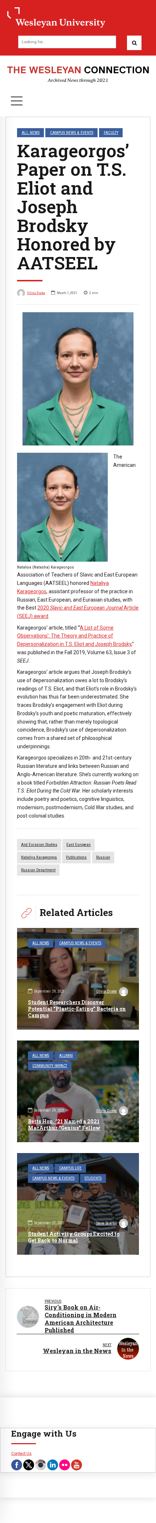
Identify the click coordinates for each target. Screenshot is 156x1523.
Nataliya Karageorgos (39, 857)
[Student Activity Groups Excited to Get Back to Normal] (78, 1204)
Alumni (66, 1055)
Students (93, 1178)
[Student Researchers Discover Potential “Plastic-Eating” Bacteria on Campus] (78, 979)
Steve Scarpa (106, 1223)
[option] (78, 378)
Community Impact (49, 1065)
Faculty (111, 132)
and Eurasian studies (39, 844)
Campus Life (70, 1168)
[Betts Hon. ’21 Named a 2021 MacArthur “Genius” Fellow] (78, 1091)
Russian (103, 857)
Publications (76, 857)
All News (31, 132)
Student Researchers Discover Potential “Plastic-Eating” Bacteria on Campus (77, 1009)
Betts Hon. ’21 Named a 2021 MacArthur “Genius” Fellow (64, 1124)
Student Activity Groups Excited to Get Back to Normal (73, 1237)
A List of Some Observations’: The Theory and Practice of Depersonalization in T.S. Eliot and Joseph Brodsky (74, 636)
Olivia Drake (36, 293)
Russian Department (38, 870)
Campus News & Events (71, 132)
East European (78, 844)
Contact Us (21, 1453)
